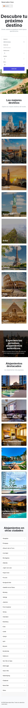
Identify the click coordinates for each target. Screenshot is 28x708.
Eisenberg (5, 621)
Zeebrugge (6, 666)
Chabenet (5, 680)
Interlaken (5, 617)
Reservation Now (7, 2)
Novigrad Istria (7, 582)
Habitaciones (6, 50)
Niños (4, 62)
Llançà (4, 636)
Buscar (14, 69)
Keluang (5, 592)
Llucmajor (5, 553)
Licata (4, 631)
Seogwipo (5, 538)
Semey (5, 612)
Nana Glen (6, 685)
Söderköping (6, 675)
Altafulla (5, 563)
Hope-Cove (6, 572)
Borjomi (5, 646)
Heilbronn (5, 656)
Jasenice (5, 602)
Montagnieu (6, 558)
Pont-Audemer (7, 607)
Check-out (5, 44)
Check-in (5, 39)
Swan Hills (6, 670)
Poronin (5, 577)
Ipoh (4, 641)
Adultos (5, 56)
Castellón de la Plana (9, 587)
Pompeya (5, 543)
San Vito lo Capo (7, 661)
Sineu (4, 690)
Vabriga (5, 597)
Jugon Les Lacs (7, 568)
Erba (4, 626)
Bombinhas (6, 651)
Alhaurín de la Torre (8, 548)
